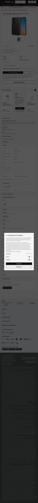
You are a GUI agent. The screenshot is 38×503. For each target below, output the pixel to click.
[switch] (29, 256)
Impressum (13, 251)
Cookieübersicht (18, 251)
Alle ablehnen (19, 266)
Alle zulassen (19, 263)
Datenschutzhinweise (9, 251)
